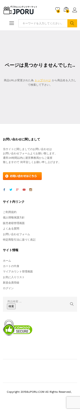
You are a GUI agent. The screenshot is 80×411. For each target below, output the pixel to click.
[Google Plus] (17, 190)
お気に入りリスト (14, 277)
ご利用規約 (10, 212)
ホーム (7, 260)
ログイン (74, 12)
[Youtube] (24, 190)
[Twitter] (11, 190)
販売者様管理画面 (14, 223)
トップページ (43, 80)
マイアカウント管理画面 (18, 271)
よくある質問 (11, 228)
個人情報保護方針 (14, 217)
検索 (72, 23)
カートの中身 (11, 266)
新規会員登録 (11, 282)
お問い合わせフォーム (16, 234)
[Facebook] (4, 190)
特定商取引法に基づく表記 (19, 239)
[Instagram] (30, 190)
